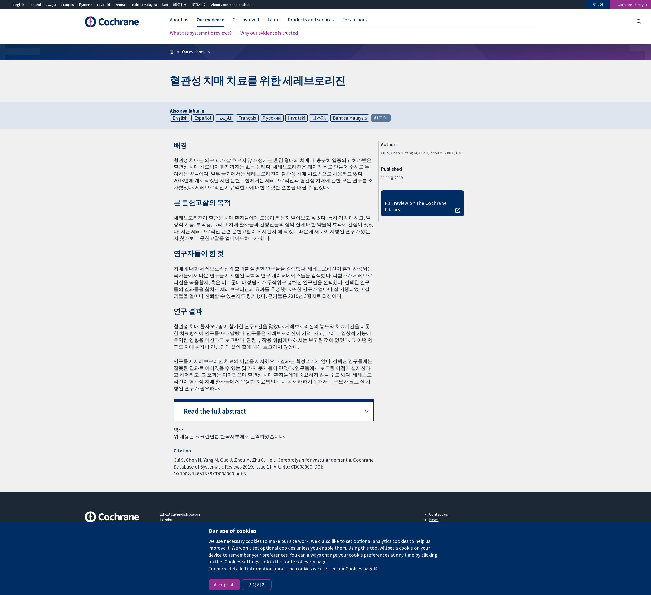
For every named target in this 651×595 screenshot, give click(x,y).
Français (67, 4)
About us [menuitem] (179, 20)
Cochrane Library (631, 4)
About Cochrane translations (232, 4)
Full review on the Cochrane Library (416, 206)
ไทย (165, 4)
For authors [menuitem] (354, 20)
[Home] (119, 22)
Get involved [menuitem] (246, 20)
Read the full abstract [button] (215, 411)
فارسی (51, 4)
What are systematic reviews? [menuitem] (201, 33)
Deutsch (121, 4)
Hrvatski (103, 4)
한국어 (381, 118)
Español (35, 4)
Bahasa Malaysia (144, 4)
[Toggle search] (638, 21)
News (433, 519)
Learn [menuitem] (274, 20)
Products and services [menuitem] (311, 20)
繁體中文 (180, 4)
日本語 (319, 118)
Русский (85, 4)
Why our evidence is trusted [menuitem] (269, 33)
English (18, 4)
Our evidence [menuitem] (210, 20)
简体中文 (199, 4)
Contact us (438, 514)
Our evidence (193, 51)
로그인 (598, 4)
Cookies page (360, 568)
